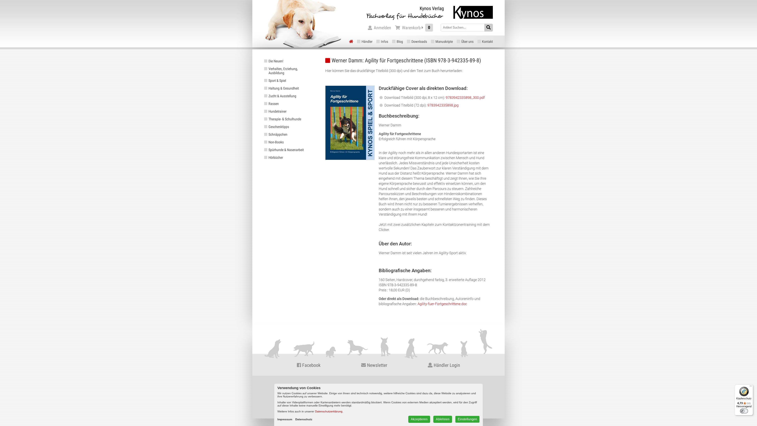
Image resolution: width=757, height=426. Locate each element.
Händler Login (446, 365)
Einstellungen (467, 419)
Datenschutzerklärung (328, 411)
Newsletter (376, 365)
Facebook (311, 365)
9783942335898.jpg (443, 105)
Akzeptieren (419, 419)
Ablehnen (442, 419)
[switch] (744, 411)
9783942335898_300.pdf (465, 97)
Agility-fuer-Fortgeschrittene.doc (442, 304)
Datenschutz (303, 419)
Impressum (284, 419)
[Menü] (750, 387)
